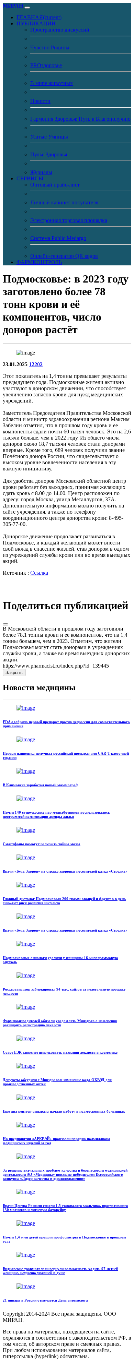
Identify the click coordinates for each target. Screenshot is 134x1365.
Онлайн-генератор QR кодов (64, 256)
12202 (36, 364)
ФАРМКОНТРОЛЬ (39, 262)
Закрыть (14, 672)
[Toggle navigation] (27, 8)
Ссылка (39, 573)
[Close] (5, 624)
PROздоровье (46, 65)
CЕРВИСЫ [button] (29, 178)
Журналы (41, 172)
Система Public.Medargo (58, 238)
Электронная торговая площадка (68, 220)
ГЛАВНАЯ (39, 17)
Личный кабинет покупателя (64, 202)
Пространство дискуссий (59, 30)
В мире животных (51, 83)
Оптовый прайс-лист (55, 185)
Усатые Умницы (49, 137)
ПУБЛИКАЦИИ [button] (36, 23)
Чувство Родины (49, 47)
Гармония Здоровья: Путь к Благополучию (80, 119)
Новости (40, 101)
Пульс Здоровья (48, 154)
